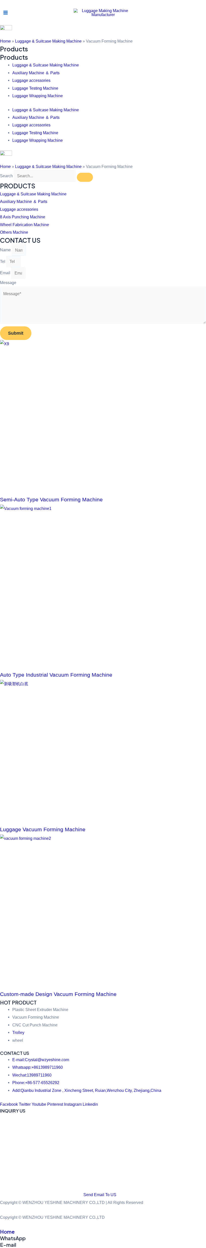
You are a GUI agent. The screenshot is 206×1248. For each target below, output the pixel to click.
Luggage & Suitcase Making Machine (48, 41)
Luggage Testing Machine (35, 88)
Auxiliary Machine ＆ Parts (36, 73)
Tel (3, 261)
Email (5, 273)
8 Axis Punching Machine (22, 217)
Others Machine (14, 232)
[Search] (85, 177)
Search (6, 176)
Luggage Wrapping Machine (37, 95)
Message (8, 282)
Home (5, 41)
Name (6, 250)
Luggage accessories (31, 80)
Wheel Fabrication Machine (24, 224)
